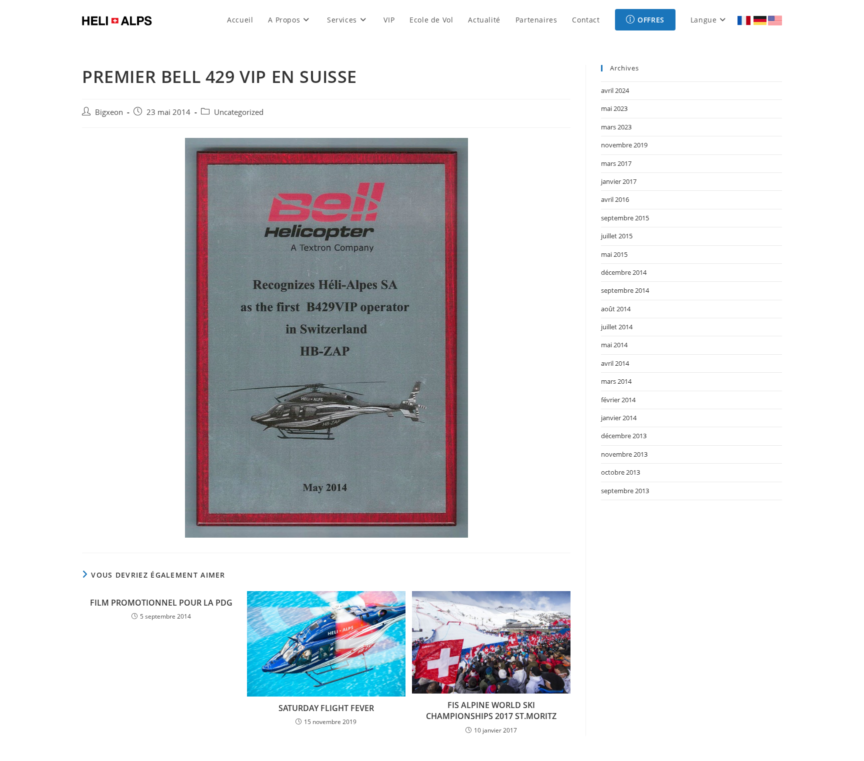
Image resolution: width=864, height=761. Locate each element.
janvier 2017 (618, 181)
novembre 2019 (624, 144)
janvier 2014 (618, 417)
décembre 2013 (623, 435)
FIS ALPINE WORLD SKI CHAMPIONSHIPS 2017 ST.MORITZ (491, 711)
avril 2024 (615, 90)
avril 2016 (615, 199)
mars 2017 (616, 163)
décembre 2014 (623, 272)
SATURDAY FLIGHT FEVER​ (326, 708)
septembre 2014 (625, 290)
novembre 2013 (624, 454)
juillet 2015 (616, 235)
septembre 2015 (625, 217)
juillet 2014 (616, 326)
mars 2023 (616, 126)
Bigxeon (109, 112)
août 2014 (615, 308)
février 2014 (618, 399)
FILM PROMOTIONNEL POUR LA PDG (161, 602)
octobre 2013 (620, 472)
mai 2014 (614, 344)
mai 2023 (614, 108)
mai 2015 (614, 254)
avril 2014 (615, 363)
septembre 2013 (625, 490)
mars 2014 (616, 381)
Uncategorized (239, 112)
